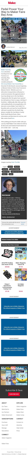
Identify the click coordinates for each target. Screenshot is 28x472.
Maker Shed (20, 412)
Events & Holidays (14, 169)
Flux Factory (7, 208)
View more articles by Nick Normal (11, 214)
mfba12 (5, 174)
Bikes (4, 19)
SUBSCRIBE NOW (14, 394)
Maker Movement (7, 415)
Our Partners (5, 412)
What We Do (5, 409)
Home (19, 19)
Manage (4, 428)
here (13, 118)
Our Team (4, 406)
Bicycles (17, 167)
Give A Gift (5, 425)
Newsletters (5, 431)
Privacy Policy (10, 452)
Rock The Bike (15, 162)
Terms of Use (18, 452)
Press (18, 431)
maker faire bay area (16, 172)
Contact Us (20, 422)
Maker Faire (6, 172)
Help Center (20, 428)
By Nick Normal (10, 47)
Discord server (23, 223)
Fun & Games (11, 19)
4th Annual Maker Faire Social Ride (11, 84)
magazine (21, 406)
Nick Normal (6, 195)
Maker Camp (20, 415)
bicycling (5, 169)
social (11, 174)
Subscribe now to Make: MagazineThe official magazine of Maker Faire (14, 232)
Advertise (19, 425)
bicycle (10, 167)
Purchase (4, 422)
